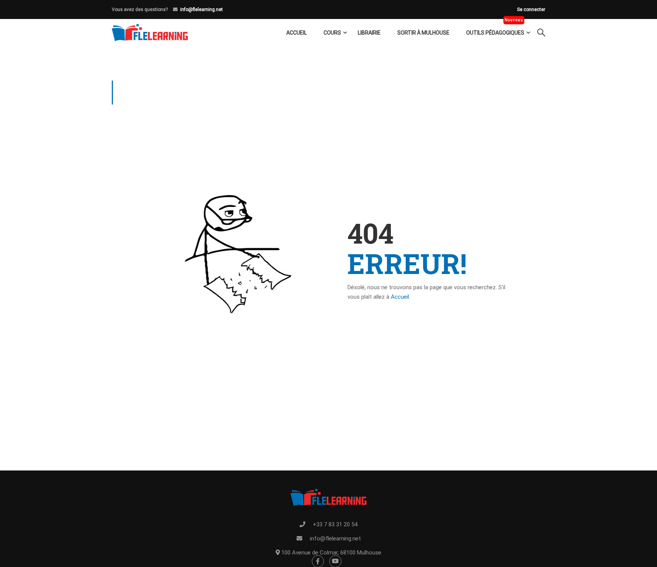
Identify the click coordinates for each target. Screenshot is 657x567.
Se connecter (531, 9)
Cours (332, 33)
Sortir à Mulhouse (423, 33)
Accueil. (400, 296)
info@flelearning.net (201, 9)
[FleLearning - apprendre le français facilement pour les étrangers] (150, 33)
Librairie (369, 33)
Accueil (296, 33)
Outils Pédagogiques (495, 33)
